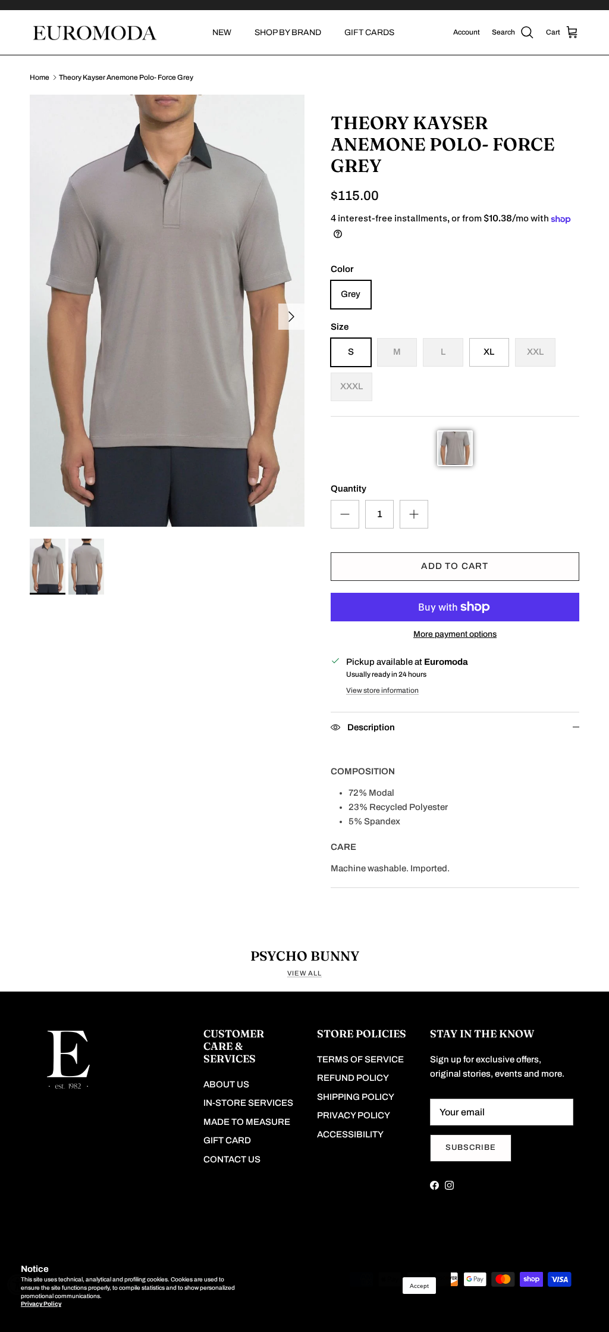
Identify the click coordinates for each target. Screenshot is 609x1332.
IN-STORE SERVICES (248, 1103)
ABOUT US (226, 1084)
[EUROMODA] (94, 32)
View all (304, 973)
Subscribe (470, 1147)
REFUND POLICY (353, 1078)
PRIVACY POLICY (353, 1115)
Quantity (348, 488)
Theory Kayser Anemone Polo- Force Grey (126, 77)
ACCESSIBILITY (350, 1134)
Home (39, 77)
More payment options (455, 634)
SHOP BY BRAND (288, 32)
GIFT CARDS (369, 32)
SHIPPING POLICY (355, 1097)
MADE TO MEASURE (246, 1122)
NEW (221, 32)
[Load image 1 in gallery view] (167, 311)
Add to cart (454, 566)
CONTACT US (231, 1159)
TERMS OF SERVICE (360, 1059)
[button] (455, 448)
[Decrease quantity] (345, 514)
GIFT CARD (227, 1140)
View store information (382, 690)
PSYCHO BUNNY (304, 956)
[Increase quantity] (414, 514)
